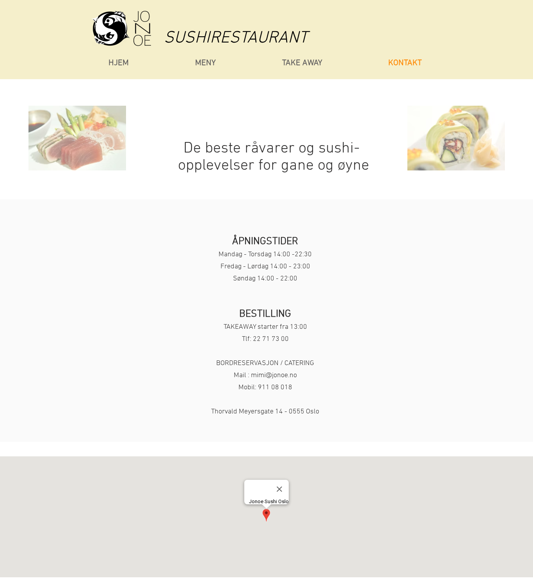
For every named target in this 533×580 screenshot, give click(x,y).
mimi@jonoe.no (274, 375)
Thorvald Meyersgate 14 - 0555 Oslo (265, 412)
